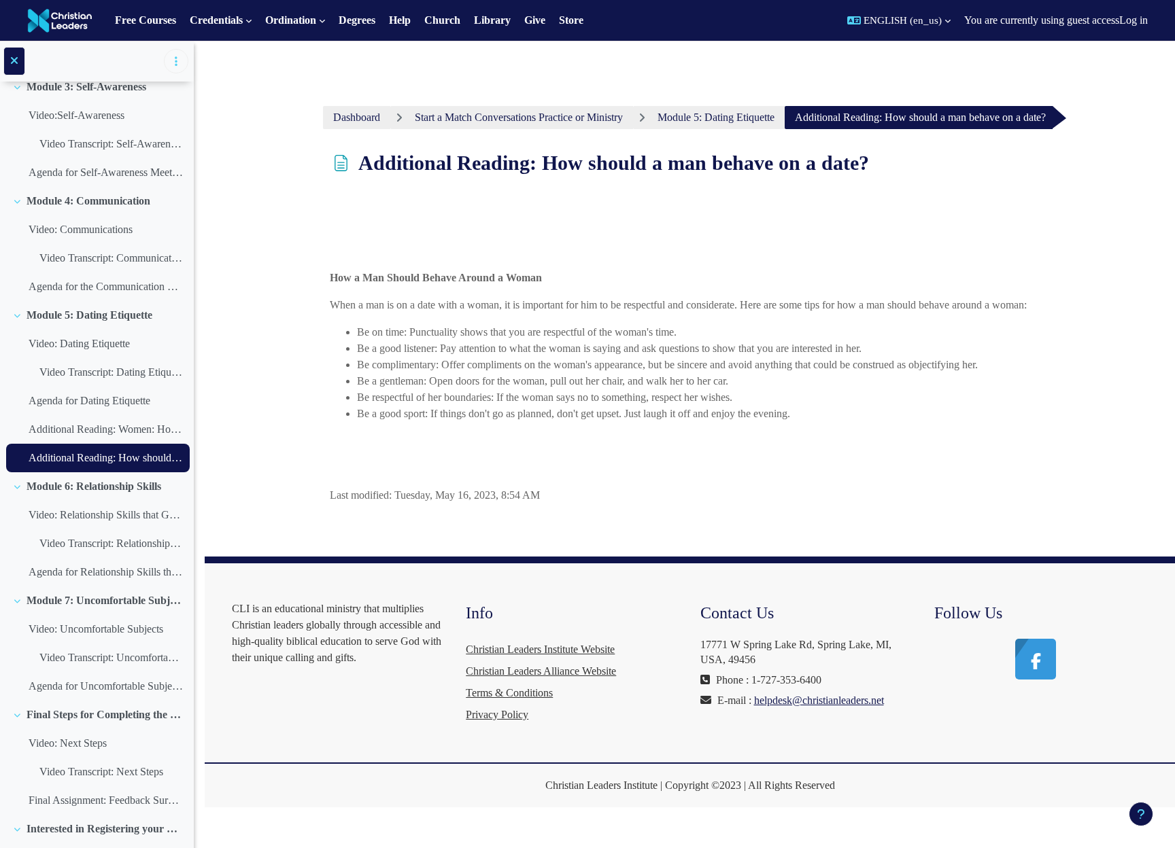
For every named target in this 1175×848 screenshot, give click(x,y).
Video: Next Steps (68, 743)
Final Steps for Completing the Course (105, 714)
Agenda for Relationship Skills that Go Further (106, 572)
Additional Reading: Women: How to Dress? (106, 429)
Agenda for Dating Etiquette (89, 400)
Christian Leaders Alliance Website (541, 671)
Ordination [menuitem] (290, 20)
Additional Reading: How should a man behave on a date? (106, 457)
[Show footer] (1141, 814)
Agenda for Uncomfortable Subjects (106, 686)
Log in (1133, 20)
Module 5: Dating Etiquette (89, 315)
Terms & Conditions (509, 693)
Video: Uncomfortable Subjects (96, 629)
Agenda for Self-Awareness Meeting (106, 172)
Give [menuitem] (534, 20)
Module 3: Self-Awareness (86, 86)
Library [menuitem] (492, 20)
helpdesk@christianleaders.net (819, 700)
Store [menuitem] (571, 20)
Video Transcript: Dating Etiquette (111, 372)
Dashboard (356, 117)
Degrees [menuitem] (357, 20)
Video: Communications (81, 229)
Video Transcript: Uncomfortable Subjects (111, 657)
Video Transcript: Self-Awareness (111, 143)
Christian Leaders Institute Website (540, 649)
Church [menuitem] (442, 20)
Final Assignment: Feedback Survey (106, 800)
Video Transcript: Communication (111, 258)
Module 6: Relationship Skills (94, 486)
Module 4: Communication (88, 201)
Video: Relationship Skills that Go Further (106, 514)
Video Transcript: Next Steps (101, 771)
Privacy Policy (497, 714)
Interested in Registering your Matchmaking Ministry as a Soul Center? (105, 828)
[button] (899, 20)
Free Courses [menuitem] (145, 20)
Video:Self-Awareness (76, 115)
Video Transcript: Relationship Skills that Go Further (111, 543)
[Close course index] (14, 61)
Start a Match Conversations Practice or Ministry (519, 117)
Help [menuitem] (400, 20)
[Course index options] (176, 61)
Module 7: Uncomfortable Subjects (105, 600)
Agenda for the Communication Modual (106, 286)
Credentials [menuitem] (216, 20)
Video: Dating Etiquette (79, 343)
